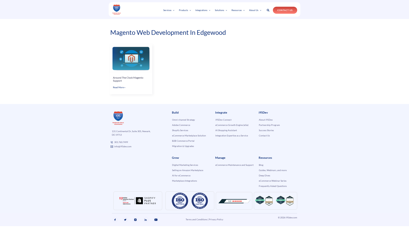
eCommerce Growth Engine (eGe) (231, 125)
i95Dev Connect (223, 119)
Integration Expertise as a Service (231, 135)
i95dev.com (291, 217)
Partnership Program (269, 125)
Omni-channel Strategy (183, 119)
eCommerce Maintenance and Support (234, 165)
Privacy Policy (216, 219)
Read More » (119, 87)
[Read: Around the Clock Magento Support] (131, 58)
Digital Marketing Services (185, 165)
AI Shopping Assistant (226, 130)
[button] (172, 10)
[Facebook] (115, 220)
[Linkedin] (146, 220)
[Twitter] (125, 220)
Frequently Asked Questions (273, 186)
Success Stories (266, 130)
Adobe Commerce (181, 125)
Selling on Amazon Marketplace (187, 170)
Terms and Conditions (196, 219)
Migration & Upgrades (183, 146)
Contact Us (264, 135)
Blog (261, 165)
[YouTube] (156, 220)
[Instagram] (135, 220)
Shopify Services (180, 130)
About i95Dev (266, 119)
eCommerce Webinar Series (272, 180)
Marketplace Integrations (184, 180)
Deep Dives (264, 175)
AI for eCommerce (181, 175)
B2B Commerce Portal (183, 140)
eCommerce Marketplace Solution (189, 135)
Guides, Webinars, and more (273, 170)
